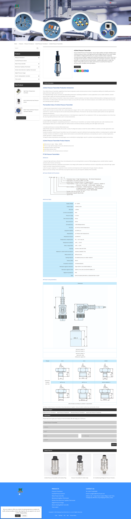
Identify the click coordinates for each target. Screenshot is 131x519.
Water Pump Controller (20, 63)
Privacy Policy (73, 515)
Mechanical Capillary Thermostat (22, 66)
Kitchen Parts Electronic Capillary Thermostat (25, 70)
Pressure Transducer (29, 43)
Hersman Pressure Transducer (78, 412)
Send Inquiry (77, 66)
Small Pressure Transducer (41, 43)
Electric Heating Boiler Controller (22, 76)
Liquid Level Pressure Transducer (93, 412)
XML (68, 515)
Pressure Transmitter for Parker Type (79, 477)
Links (56, 515)
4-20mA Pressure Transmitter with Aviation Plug (55, 477)
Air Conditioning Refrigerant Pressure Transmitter (104, 477)
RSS (64, 515)
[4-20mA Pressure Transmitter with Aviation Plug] (55, 464)
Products (21, 43)
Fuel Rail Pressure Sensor (21, 60)
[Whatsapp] (19, 494)
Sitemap (60, 515)
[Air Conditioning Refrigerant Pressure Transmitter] (104, 464)
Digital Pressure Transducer (49, 412)
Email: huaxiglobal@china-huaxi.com (95, 493)
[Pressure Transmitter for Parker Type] (80, 464)
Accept (24, 515)
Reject (17, 515)
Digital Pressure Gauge (20, 73)
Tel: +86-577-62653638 (91, 491)
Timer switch (18, 79)
